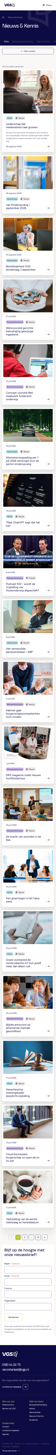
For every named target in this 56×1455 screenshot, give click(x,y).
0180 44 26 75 (11, 1364)
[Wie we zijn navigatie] (14, 1401)
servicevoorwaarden (39, 1329)
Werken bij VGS (9, 1408)
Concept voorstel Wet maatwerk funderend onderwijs (19, 396)
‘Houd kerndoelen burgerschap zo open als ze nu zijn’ (22, 1157)
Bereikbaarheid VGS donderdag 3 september (21, 268)
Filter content (29, 51)
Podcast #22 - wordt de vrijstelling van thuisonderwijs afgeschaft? (22, 587)
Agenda (5, 1434)
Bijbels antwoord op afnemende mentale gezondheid (18, 1028)
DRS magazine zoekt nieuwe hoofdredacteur (23, 776)
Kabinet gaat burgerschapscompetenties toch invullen (23, 713)
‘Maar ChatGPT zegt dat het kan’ (23, 524)
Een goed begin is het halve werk (23, 900)
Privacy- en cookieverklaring (27, 1444)
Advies (32, 1408)
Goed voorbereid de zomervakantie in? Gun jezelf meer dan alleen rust (23, 963)
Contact (5, 1427)
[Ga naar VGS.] (3, 17)
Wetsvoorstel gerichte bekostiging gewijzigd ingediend (19, 331)
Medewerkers (8, 1405)
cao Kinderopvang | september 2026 (17, 206)
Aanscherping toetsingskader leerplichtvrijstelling (18, 1093)
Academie (33, 1420)
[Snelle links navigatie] (14, 1423)
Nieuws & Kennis (36, 1416)
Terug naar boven (9, 1451)
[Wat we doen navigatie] (41, 1401)
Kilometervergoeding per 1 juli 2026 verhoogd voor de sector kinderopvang (22, 461)
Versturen (13, 1317)
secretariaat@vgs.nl (15, 1369)
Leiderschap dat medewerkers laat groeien (22, 125)
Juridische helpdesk (11, 1387)
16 (38, 1237)
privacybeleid (16, 1329)
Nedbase (15, 1446)
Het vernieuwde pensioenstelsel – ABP (19, 650)
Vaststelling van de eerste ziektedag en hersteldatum (22, 1220)
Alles (6, 41)
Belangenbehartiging (23, 41)
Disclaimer (45, 1444)
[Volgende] (44, 1237)
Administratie (43, 41)
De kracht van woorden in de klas (23, 838)
